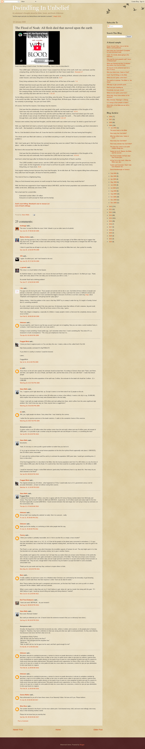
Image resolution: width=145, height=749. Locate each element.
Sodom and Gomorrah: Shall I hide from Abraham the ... (120, 165)
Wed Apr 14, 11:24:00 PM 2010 (29, 487)
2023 (110, 241)
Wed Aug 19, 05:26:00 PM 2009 (29, 406)
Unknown (23, 322)
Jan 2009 (114, 128)
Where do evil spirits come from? (117, 77)
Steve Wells (26, 215)
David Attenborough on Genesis (120, 169)
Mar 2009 (114, 176)
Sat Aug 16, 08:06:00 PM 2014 (29, 605)
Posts (111, 26)
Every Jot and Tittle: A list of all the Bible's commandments (117, 47)
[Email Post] (33, 215)
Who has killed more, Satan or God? (118, 72)
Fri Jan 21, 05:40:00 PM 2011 (29, 529)
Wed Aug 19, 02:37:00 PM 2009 (29, 383)
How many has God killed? (118, 133)
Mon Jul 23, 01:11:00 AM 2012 (29, 594)
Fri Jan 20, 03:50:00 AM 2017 (29, 700)
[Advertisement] (124, 261)
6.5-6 (75, 111)
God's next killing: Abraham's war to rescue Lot (32, 204)
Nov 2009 (114, 200)
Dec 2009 (114, 202)
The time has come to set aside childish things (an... (120, 147)
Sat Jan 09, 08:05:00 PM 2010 (29, 474)
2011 (110, 209)
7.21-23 (52, 93)
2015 (110, 221)
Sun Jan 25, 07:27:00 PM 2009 (29, 261)
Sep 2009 (114, 194)
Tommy (22, 535)
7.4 (76, 81)
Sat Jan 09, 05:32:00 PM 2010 (29, 434)
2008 (110, 122)
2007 (110, 119)
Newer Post (18, 730)
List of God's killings (22, 206)
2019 (110, 233)
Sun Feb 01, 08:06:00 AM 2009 (29, 316)
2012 (110, 212)
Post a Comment (23, 721)
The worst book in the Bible (118, 130)
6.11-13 (63, 118)
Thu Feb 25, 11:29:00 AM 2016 (29, 668)
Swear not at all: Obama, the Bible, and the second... (121, 152)
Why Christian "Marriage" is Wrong (117, 100)
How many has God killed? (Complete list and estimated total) (118, 51)
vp (21, 368)
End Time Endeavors (27, 600)
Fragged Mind (24, 341)
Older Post (98, 730)
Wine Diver (23, 706)
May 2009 (114, 182)
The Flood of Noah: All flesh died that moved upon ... (120, 156)
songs (87, 294)
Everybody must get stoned (115, 90)
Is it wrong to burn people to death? (117, 102)
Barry (21, 575)
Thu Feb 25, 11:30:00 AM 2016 (29, 688)
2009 (110, 125)
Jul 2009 (113, 188)
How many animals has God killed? (121, 144)
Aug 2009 (114, 191)
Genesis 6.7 (79, 72)
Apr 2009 (114, 179)
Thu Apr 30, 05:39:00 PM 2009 (29, 335)
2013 (110, 215)
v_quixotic (23, 267)
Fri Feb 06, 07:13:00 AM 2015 (29, 647)
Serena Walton (25, 695)
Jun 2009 (114, 185)
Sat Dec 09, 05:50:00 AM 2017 (29, 717)
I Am (21, 288)
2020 (110, 236)
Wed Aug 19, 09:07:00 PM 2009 (29, 421)
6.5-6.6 (76, 155)
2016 (110, 224)
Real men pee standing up (115, 87)
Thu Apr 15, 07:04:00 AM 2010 (29, 506)
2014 (110, 218)
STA (21, 256)
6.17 (60, 78)
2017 (110, 227)
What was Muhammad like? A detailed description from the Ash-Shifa (118, 64)
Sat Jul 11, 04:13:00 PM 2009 (29, 362)
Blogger (82, 744)
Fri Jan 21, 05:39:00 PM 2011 (29, 517)
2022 (110, 239)
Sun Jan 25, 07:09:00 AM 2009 (29, 231)
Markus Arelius (25, 237)
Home (58, 730)
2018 (110, 230)
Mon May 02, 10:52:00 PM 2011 (30, 569)
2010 (110, 206)
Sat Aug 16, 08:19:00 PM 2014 (29, 620)
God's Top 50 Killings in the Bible (117, 75)
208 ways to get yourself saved (116, 84)
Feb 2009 (114, 173)
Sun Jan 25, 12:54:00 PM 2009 (29, 250)
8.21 (39, 167)
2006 (110, 116)
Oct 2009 (114, 197)
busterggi (23, 226)
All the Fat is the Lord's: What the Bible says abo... (120, 161)
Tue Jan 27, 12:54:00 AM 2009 (29, 282)
